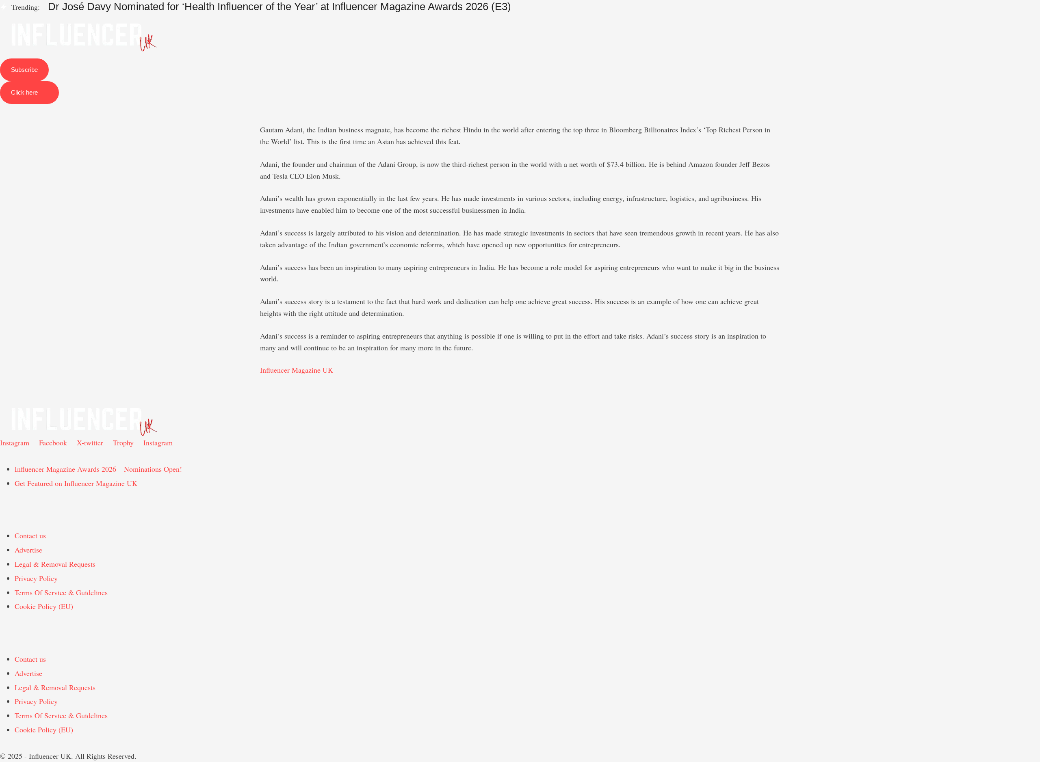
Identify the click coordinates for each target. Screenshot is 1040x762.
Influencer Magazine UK (296, 370)
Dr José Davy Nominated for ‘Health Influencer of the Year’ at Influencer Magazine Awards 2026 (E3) (279, 6)
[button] (520, 17)
